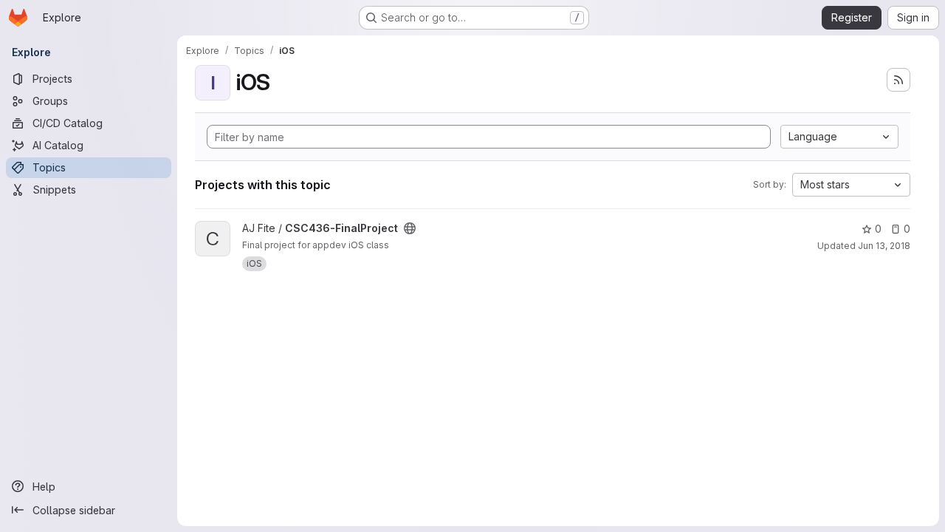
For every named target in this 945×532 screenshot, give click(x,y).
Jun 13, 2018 (884, 245)
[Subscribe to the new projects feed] (898, 80)
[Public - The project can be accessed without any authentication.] (410, 228)
